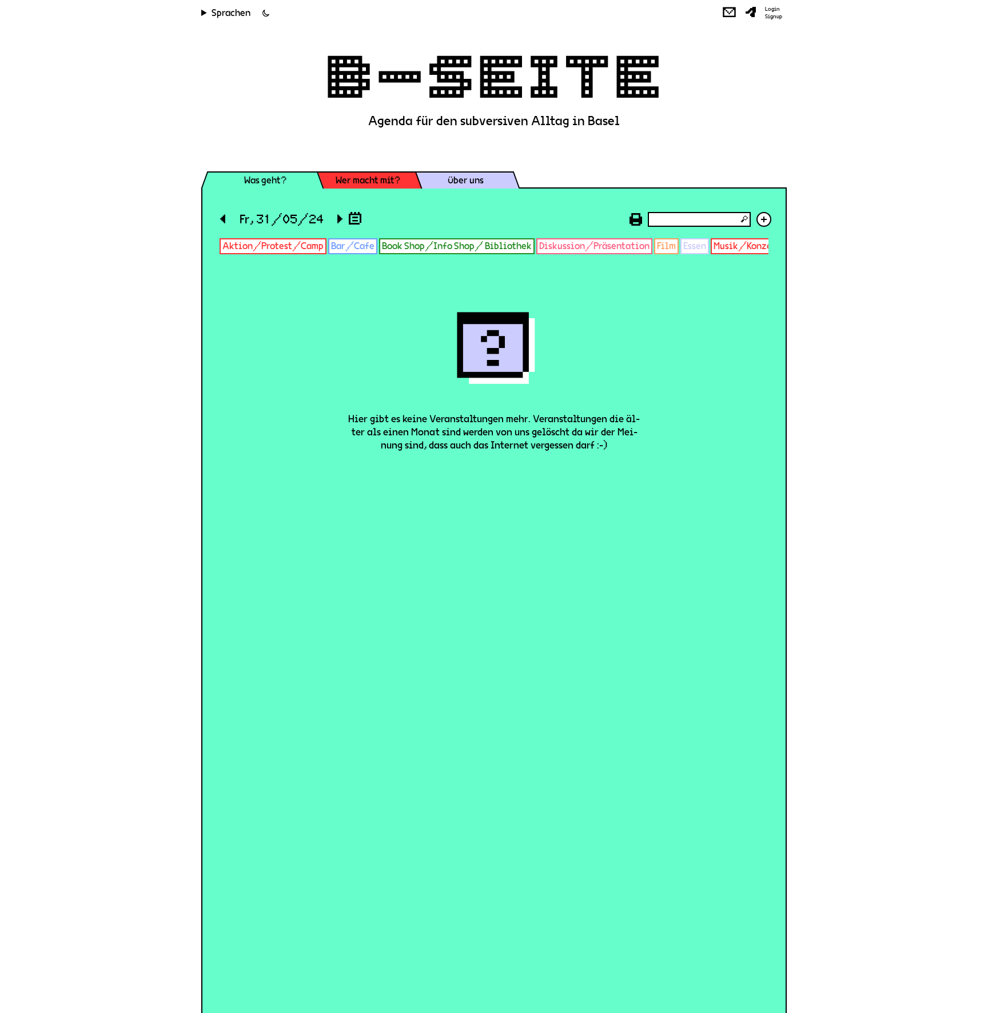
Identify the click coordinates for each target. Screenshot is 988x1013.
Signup (773, 16)
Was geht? (265, 180)
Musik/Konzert (747, 246)
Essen (694, 246)
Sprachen (231, 13)
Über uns (466, 180)
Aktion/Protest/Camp (273, 246)
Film (666, 246)
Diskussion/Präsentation (594, 246)
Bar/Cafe (353, 246)
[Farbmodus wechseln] (265, 13)
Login (772, 9)
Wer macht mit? (368, 180)
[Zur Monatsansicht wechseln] (355, 218)
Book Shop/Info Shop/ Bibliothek (457, 246)
